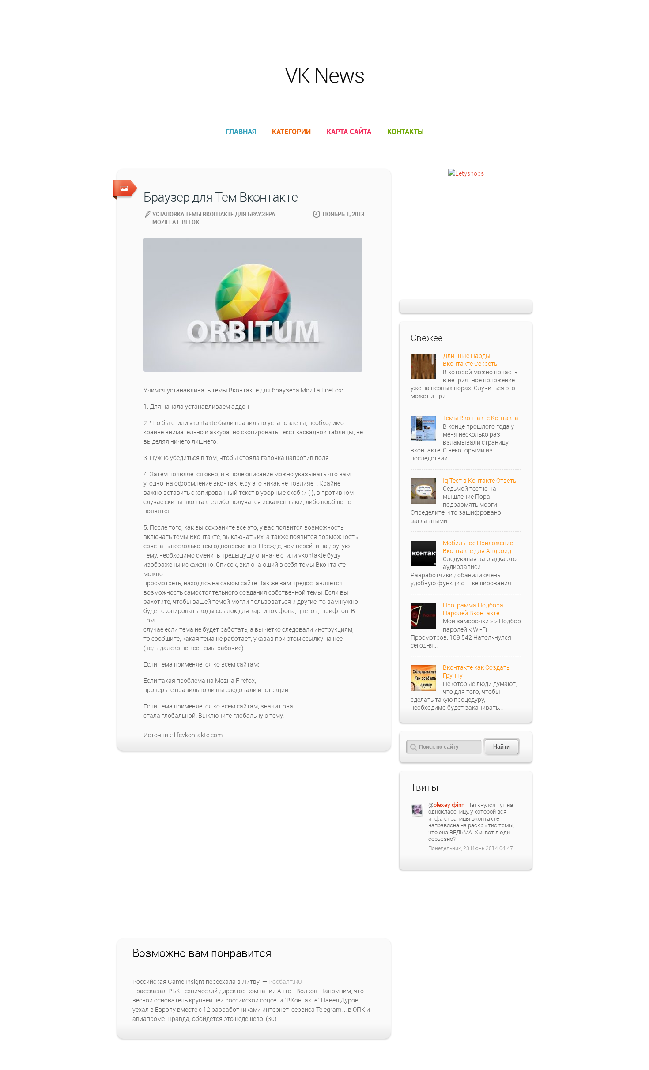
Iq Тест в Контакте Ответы (480, 480)
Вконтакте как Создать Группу (476, 671)
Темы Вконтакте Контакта (480, 418)
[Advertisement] (324, 20)
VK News (324, 74)
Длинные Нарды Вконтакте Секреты (471, 359)
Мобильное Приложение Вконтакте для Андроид (478, 547)
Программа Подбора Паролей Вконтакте (473, 609)
